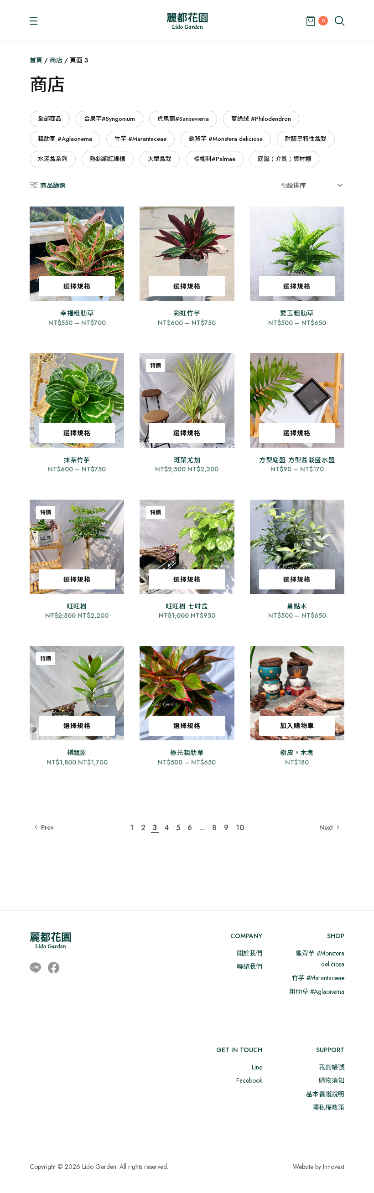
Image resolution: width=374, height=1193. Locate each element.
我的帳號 (331, 1067)
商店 (56, 60)
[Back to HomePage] (187, 20)
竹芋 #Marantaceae (140, 138)
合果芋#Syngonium (109, 118)
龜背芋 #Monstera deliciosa (226, 138)
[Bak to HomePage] (50, 940)
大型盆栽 (159, 159)
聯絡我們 (249, 966)
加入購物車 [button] (297, 725)
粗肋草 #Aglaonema (65, 138)
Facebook (249, 1080)
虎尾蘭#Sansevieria (183, 118)
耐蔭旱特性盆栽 (306, 138)
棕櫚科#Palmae (214, 159)
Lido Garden (99, 1166)
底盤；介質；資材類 (284, 159)
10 (240, 827)
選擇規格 (77, 286)
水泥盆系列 (53, 159)
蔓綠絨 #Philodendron (261, 118)
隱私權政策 (328, 1107)
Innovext (333, 1166)
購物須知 (331, 1080)
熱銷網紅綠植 (107, 159)
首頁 (36, 60)
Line (257, 1067)
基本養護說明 (325, 1094)
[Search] (339, 21)
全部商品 (50, 118)
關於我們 (249, 953)
